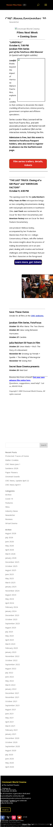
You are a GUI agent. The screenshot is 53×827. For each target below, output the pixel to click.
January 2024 (10, 611)
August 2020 (10, 750)
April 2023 (9, 640)
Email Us (5, 810)
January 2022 (10, 689)
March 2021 (10, 726)
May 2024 (9, 599)
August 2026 (10, 533)
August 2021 (10, 709)
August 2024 (10, 595)
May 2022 (9, 681)
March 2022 (10, 685)
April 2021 (9, 722)
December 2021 (12, 693)
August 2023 (10, 627)
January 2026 (10, 558)
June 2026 (9, 541)
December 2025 (12, 562)
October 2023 (11, 619)
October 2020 (11, 742)
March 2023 (10, 644)
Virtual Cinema (11, 523)
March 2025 (10, 582)
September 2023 (12, 623)
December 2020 (12, 738)
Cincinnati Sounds (12, 476)
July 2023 (9, 631)
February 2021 (11, 730)
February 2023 (11, 648)
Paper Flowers (11, 472)
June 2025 (9, 574)
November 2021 (12, 697)
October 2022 (11, 660)
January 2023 (10, 652)
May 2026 (9, 545)
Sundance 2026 (11, 468)
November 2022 (12, 656)
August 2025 (10, 570)
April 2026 (9, 549)
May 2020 (9, 762)
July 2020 (9, 754)
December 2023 (12, 615)
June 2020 (9, 758)
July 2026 (9, 537)
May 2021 (9, 717)
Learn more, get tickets (28, 262)
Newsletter (14, 22)
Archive (8, 494)
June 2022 (9, 676)
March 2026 (10, 554)
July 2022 (9, 672)
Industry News (11, 511)
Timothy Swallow (19, 19)
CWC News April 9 (12, 484)
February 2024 (11, 607)
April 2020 (9, 767)
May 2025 (9, 578)
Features (9, 503)
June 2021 (9, 713)
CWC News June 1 (12, 464)
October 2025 (11, 566)
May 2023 (9, 635)
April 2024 (9, 603)
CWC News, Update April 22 (17, 480)
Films (7, 507)
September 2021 (12, 705)
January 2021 (10, 734)
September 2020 (12, 746)
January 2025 (10, 586)
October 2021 (11, 701)
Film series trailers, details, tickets (28, 163)
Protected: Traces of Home (17, 456)
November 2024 (12, 590)
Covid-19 (9, 498)
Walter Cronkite (11, 460)
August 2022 (10, 668)
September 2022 (12, 664)
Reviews (9, 519)
